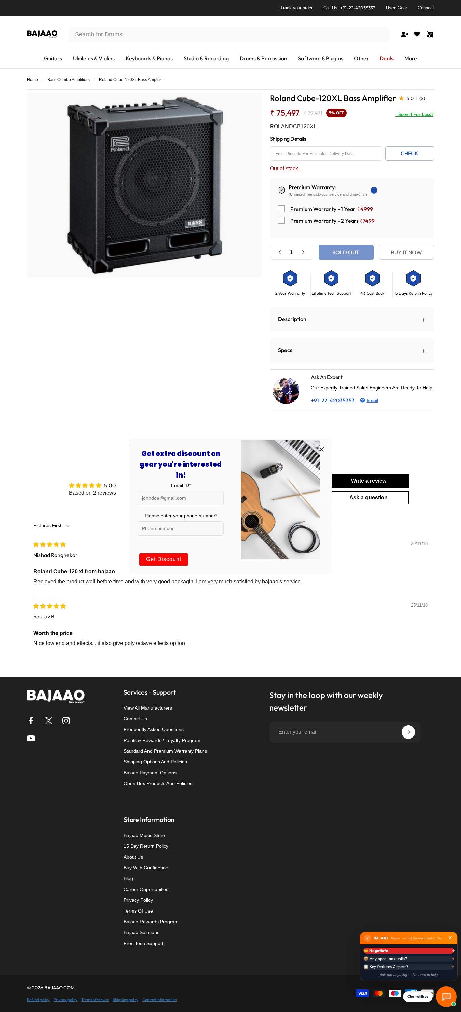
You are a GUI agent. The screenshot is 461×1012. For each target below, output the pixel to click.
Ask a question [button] (368, 497)
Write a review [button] (368, 481)
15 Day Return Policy (146, 846)
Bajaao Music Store (144, 835)
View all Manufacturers (148, 708)
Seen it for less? (414, 114)
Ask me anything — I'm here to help (409, 975)
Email (372, 400)
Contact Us (135, 718)
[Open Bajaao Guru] (446, 996)
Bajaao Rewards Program (151, 921)
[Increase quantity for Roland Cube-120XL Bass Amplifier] (303, 252)
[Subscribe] (408, 732)
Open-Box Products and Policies (158, 783)
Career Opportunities (146, 889)
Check (409, 153)
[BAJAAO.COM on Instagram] (66, 721)
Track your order (296, 7)
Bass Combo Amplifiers (68, 79)
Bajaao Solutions (141, 932)
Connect (426, 7)
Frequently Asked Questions (154, 729)
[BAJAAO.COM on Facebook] (31, 721)
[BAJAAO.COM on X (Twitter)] (49, 721)
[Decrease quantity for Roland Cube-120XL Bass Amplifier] (280, 252)
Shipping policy (125, 999)
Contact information (159, 999)
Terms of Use (138, 911)
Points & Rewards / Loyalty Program (162, 740)
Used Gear (396, 7)
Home (32, 79)
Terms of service (95, 999)
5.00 (110, 485)
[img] (49, 544)
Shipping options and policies (155, 761)
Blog (128, 878)
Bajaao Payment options (150, 772)
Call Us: (349, 7)
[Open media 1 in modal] (144, 185)
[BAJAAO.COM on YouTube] (31, 738)
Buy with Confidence (146, 867)
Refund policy (38, 999)
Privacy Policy (138, 900)
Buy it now (406, 252)
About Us (133, 857)
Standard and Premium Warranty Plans (165, 751)
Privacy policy (65, 999)
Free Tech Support (143, 943)
